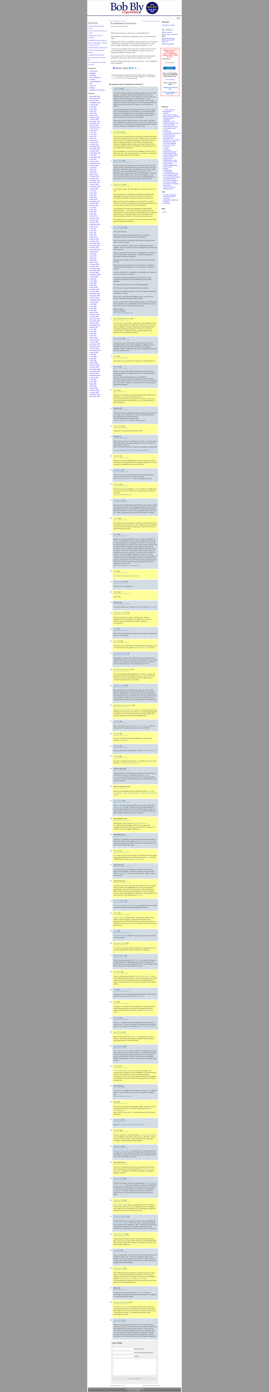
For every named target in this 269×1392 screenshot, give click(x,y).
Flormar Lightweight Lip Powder (124, 905)
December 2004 (95, 394)
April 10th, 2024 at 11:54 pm (120, 1289)
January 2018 (94, 119)
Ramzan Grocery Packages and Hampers (133, 1278)
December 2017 (95, 121)
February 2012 (94, 218)
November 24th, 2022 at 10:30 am (121, 914)
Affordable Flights (119, 935)
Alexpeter (116, 850)
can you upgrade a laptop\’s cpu (129, 763)
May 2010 (93, 258)
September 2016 (95, 153)
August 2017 (94, 130)
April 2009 (93, 285)
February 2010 (94, 264)
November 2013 (95, 182)
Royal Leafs (116, 971)
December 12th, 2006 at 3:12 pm (121, 162)
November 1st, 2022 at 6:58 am (121, 902)
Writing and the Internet (97, 90)
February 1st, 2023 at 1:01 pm (120, 957)
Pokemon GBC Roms (149, 750)
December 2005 (95, 369)
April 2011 (93, 235)
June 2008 (93, 306)
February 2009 (94, 289)
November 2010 (95, 245)
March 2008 (94, 312)
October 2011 (94, 222)
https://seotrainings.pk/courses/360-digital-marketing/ (131, 450)
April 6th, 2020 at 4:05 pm (119, 391)
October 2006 (94, 348)
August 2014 (94, 165)
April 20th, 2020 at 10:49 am (120, 409)
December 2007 (95, 319)
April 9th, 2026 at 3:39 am (119, 1321)
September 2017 (95, 128)
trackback (124, 78)
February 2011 (94, 239)
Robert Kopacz (117, 160)
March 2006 (94, 363)
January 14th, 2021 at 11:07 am (121, 501)
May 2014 (93, 170)
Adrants (166, 113)
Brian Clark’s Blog (169, 125)
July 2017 (93, 132)
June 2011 (93, 230)
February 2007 (94, 340)
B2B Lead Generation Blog (171, 116)
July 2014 (93, 168)
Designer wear (134, 1037)
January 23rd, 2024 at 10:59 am (121, 1235)
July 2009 (93, 279)
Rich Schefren (168, 167)
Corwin (115, 534)
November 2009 (95, 270)
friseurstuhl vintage (121, 1205)
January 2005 (94, 392)
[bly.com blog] (170, 36)
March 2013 (94, 199)
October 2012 (94, 203)
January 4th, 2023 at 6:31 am (120, 944)
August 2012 (94, 205)
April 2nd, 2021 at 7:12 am (120, 519)
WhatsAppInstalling (119, 581)
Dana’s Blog (167, 131)
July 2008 (93, 304)
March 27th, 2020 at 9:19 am (120, 368)
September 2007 (95, 325)
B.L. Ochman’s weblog (170, 115)
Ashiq (115, 989)
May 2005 (93, 384)
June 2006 (93, 356)
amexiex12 (116, 484)
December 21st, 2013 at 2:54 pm (121, 339)
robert (115, 571)
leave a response (115, 78)
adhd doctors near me (139, 823)
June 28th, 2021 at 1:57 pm (120, 572)
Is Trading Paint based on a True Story (132, 1124)
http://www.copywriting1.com (122, 313)
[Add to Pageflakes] (168, 44)
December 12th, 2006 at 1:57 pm (121, 133)
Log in (165, 212)
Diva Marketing (168, 138)
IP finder (139, 895)
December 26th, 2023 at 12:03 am (121, 1201)
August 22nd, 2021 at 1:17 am (121, 583)
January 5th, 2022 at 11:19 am (121, 630)
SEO (118, 635)
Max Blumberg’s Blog (170, 153)
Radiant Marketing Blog (171, 165)
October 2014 (94, 161)
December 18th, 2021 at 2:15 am (121, 614)
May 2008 (93, 308)
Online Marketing (95, 81)
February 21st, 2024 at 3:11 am (121, 1269)
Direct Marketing (95, 77)
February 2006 (94, 365)
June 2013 (93, 193)
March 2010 (94, 262)
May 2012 (93, 212)
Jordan (115, 629)
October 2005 (94, 373)
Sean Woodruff (117, 132)
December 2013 (95, 180)
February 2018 (94, 117)
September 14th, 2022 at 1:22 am (121, 836)
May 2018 (93, 111)
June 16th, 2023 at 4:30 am (120, 1103)
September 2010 (95, 249)
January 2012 (94, 220)
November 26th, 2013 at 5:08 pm (121, 320)
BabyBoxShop (117, 1146)
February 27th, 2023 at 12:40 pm (121, 991)
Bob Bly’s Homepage (170, 195)
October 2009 (94, 272)
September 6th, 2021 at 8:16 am (121, 593)
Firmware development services (124, 1071)
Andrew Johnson (118, 184)
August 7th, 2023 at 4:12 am (120, 1121)
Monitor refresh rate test (143, 841)
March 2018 (94, 115)
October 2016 (94, 151)
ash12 (115, 931)
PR (91, 83)
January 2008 (94, 317)
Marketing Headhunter (170, 151)
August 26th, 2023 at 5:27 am (120, 1131)
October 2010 (94, 247)
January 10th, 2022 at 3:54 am (121, 642)
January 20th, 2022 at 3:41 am (121, 654)
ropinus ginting (117, 1320)
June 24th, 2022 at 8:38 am (120, 722)
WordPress (167, 203)
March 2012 (94, 216)
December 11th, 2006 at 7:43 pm (121, 89)
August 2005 (94, 377)
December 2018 (95, 96)
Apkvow (115, 592)
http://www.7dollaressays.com (123, 478)
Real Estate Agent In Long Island (122, 705)
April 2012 (93, 214)
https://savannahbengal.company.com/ (126, 576)
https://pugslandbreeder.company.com (126, 565)
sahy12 (115, 913)
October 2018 (94, 100)
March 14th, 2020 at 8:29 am (120, 357)
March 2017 (94, 140)
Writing (92, 88)
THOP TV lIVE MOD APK (147, 1026)
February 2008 (94, 314)
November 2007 (95, 321)
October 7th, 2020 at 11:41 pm (121, 457)
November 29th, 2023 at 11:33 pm (121, 1180)
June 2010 (93, 256)
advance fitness (118, 918)
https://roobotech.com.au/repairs (124, 420)
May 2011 (93, 233)
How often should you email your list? (97, 47)
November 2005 (95, 371)
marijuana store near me (142, 976)
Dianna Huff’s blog (169, 136)
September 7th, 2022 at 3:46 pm (121, 820)
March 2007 (94, 338)
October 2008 (94, 298)
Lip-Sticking (167, 150)
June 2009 (93, 281)
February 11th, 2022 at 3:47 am (121, 670)
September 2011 (95, 224)
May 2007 (93, 333)
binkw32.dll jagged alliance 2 (121, 318)
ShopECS (116, 721)
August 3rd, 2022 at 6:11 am (120, 735)
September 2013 (95, 186)
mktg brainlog (168, 158)
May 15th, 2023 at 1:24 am (120, 1067)
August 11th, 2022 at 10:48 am (121, 770)
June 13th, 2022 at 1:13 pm (120, 706)
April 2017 (93, 138)
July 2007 (93, 329)
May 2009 (93, 283)
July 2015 (93, 159)
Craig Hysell (117, 88)
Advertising (93, 71)
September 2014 (95, 163)
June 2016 (93, 155)
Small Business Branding (171, 173)
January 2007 (94, 342)
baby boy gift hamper (122, 1151)
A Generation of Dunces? (123, 23)
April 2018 (93, 113)
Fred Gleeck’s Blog (169, 145)
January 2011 (94, 241)
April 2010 (93, 260)
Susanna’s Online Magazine (172, 177)
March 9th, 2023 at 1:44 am (120, 1033)
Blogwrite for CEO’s (169, 121)
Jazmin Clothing (118, 1032)
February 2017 (94, 142)
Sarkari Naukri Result (119, 1234)
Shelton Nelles (117, 338)
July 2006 (93, 354)
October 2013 (94, 184)
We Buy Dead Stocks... (119, 1216)
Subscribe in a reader (168, 25)
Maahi (115, 356)
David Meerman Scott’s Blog (172, 133)
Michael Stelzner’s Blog (171, 155)
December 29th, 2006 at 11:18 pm (121, 185)
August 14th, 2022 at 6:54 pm (120, 788)
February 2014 (94, 176)
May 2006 (93, 359)
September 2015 (95, 157)
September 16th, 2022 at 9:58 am (121, 852)
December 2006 (95, 344)
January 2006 (94, 367)
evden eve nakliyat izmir (131, 793)
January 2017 (94, 144)
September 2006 (95, 350)
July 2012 (93, 207)
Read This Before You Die (117, 21)
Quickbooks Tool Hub (119, 943)
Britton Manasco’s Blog (170, 126)
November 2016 (95, 149)
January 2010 (94, 266)
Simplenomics (168, 170)
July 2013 (93, 191)
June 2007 (93, 331)
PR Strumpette (168, 163)
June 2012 (93, 210)
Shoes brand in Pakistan (141, 726)
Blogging (93, 73)
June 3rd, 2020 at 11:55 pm (120, 427)
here (168, 83)
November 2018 (95, 98)
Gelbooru (116, 366)
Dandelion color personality (121, 1302)
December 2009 (95, 268)
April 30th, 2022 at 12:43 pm (120, 687)
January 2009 (94, 291)
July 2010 (93, 254)
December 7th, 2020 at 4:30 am (121, 485)
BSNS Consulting (118, 1178)
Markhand (116, 1018)
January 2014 (94, 178)
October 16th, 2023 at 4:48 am (121, 1163)
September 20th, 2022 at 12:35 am (122, 866)
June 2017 (93, 134)
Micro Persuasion (169, 157)
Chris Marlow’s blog (169, 128)
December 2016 (95, 147)
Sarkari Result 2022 (119, 685)
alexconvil (116, 733)
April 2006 (93, 361)
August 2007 (94, 327)
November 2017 (95, 123)
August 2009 (94, 277)
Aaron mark (116, 641)
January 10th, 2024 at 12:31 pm (121, 1217)
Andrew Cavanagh (118, 227)
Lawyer (166, 148)
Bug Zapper (116, 1250)
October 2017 (94, 126)
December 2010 (95, 243)
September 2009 (95, 275)
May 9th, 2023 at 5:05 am (119, 1047)
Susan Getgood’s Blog (170, 175)
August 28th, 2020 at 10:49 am (121, 438)
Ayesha (115, 390)
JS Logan (167, 146)
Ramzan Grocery (118, 1268)
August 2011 (94, 226)
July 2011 (93, 228)
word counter (152, 607)
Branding (93, 75)
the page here (122, 873)
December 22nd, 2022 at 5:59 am (121, 932)
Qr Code (115, 518)
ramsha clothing (138, 960)
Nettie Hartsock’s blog (170, 160)
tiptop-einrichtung (118, 1046)
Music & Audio (138, 996)
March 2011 (93, 237)
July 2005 (93, 380)
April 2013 (93, 197)
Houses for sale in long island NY (131, 710)
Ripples (166, 168)
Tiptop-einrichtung (118, 1200)
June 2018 (93, 109)
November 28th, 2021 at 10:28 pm (121, 603)
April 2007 (93, 335)
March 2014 (94, 174)
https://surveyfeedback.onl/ (122, 494)
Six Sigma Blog (168, 172)
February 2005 (94, 390)
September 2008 (95, 300)
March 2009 (94, 287)
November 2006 (95, 346)
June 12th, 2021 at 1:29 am (120, 535)
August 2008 (94, 302)
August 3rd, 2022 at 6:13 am (120, 747)
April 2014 (93, 172)
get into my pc (123, 740)
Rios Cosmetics (117, 800)
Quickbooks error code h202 (142, 647)
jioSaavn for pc (117, 426)
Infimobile (116, 1130)
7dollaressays (117, 470)
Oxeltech (116, 1066)
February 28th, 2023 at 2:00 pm (121, 1019)
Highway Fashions (118, 955)
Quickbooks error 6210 (120, 653)
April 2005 (93, 386)
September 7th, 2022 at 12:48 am (121, 802)
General (113, 76)
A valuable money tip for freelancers (97, 40)
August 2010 (94, 251)
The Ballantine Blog (169, 178)
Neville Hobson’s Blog (170, 162)
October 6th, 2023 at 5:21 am (120, 1147)
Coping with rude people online (96, 55)
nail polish (119, 807)
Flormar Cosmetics (118, 901)
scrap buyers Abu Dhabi (121, 1223)
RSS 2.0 (146, 76)
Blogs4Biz (167, 120)
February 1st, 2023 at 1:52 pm (120, 973)
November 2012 (95, 201)
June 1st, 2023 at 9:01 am (119, 1087)
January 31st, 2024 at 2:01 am (121, 1251)
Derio (115, 1002)
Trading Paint (117, 1120)
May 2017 (93, 136)
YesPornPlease (117, 500)
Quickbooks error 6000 (120, 612)
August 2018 (94, 105)
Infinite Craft (140, 1292)
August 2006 (94, 352)
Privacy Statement (170, 79)
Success (93, 86)
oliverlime (116, 746)
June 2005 (93, 382)
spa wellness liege (121, 1051)
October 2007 (94, 323)
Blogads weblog (168, 118)
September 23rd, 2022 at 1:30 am (121, 882)
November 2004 (95, 396)
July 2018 (93, 107)
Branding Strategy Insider (171, 123)
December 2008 (95, 293)
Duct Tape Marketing (170, 143)
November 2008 (95, 296)
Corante (166, 130)
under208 (116, 456)
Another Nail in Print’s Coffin (151, 21)
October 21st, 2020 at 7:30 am (121, 471)
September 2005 (95, 375)
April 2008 (93, 310)
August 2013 (94, 189)
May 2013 (93, 195)
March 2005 (94, 388)
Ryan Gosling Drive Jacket (122, 1096)
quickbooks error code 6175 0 (122, 669)
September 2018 (95, 102)
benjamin (116, 756)
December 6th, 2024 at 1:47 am (121, 1303)
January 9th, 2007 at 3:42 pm (120, 228)
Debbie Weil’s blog (169, 135)
